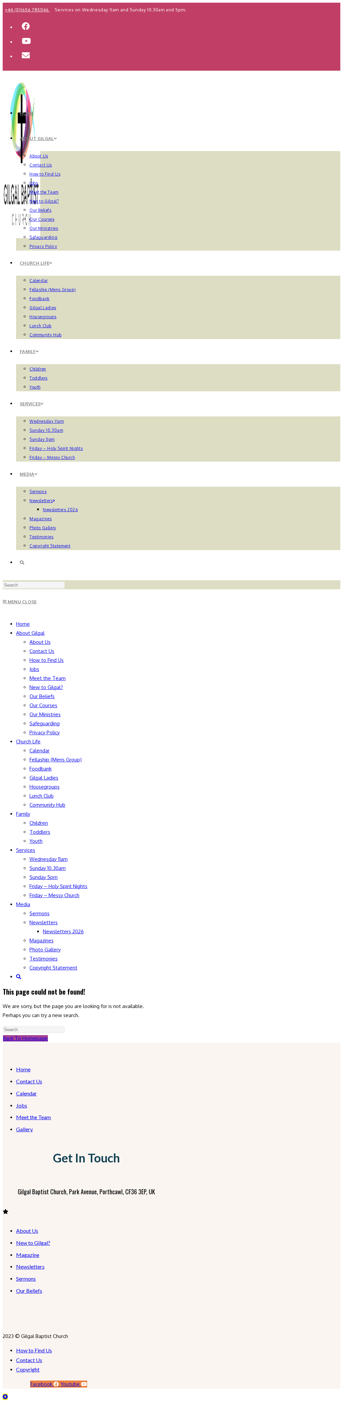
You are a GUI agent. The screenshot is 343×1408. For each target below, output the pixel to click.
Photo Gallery (45, 949)
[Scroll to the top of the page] (5, 1397)
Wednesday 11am (48, 859)
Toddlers (39, 832)
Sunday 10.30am (47, 868)
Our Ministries (45, 714)
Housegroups (44, 787)
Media (23, 904)
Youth (36, 841)
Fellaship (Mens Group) (55, 759)
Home (23, 624)
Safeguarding (44, 723)
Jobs (34, 669)
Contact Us (41, 651)
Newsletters (43, 922)
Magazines (41, 940)
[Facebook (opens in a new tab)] (26, 26)
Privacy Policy (44, 732)
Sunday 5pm (43, 877)
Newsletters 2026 (63, 931)
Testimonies (43, 958)
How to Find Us (46, 660)
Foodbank (40, 768)
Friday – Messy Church (54, 895)
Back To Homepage (25, 1038)
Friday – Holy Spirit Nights (58, 886)
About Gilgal (30, 633)
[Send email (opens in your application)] (26, 55)
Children (38, 823)
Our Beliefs (42, 696)
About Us (40, 642)
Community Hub (47, 805)
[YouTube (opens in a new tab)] (26, 41)
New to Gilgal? (46, 687)
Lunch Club (41, 796)
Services (25, 850)
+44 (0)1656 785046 (27, 9)
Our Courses (43, 705)
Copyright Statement (53, 967)
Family (23, 814)
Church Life (28, 741)
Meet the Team (47, 678)
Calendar (39, 750)
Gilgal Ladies (43, 778)
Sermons (39, 913)
